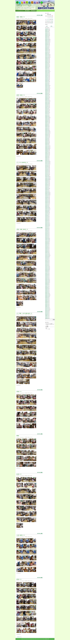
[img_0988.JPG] (33, 221)
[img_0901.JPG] (19, 349)
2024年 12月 (47, 54)
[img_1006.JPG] (33, 131)
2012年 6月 (46, 246)
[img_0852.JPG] (26, 454)
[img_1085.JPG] (26, 76)
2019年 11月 (47, 131)
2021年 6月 (46, 108)
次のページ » (19, 636)
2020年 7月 (46, 122)
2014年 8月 (46, 212)
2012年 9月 (46, 242)
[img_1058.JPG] (33, 24)
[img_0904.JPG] (19, 355)
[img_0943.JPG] (33, 271)
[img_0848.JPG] (33, 448)
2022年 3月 (46, 97)
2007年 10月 (47, 310)
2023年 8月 (46, 75)
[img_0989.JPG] (19, 102)
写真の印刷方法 (27, 10)
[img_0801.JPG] (19, 560)
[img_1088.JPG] (26, 81)
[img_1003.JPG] (33, 125)
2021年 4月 (46, 111)
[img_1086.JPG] (33, 76)
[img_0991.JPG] (33, 102)
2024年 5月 (46, 63)
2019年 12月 (47, 130)
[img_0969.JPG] (19, 187)
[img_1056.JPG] (19, 24)
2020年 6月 (46, 124)
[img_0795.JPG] (19, 548)
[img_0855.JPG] (33, 460)
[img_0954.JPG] (26, 294)
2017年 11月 (47, 162)
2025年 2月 (46, 52)
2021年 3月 (46, 112)
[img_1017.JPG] (26, 154)
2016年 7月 (46, 183)
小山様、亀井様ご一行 (20, 535)
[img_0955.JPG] (33, 294)
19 (52, 21)
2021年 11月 (47, 102)
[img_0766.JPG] (26, 598)
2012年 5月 (46, 247)
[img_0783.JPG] (26, 621)
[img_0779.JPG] (19, 615)
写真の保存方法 (33, 10)
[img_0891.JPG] (33, 326)
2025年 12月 (47, 39)
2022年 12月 (47, 85)
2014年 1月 (46, 221)
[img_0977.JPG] (33, 198)
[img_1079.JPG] (26, 64)
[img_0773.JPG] (33, 609)
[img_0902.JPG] (26, 349)
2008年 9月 (46, 297)
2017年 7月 (46, 167)
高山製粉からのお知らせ (49, 324)
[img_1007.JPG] (19, 137)
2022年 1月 (46, 99)
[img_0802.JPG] (26, 560)
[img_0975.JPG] (19, 198)
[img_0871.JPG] (33, 404)
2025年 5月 (46, 48)
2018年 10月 (47, 148)
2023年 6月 (46, 77)
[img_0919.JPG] (19, 383)
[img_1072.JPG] (19, 53)
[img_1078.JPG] (19, 64)
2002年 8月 (46, 314)
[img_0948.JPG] (26, 282)
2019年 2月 (46, 143)
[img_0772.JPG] (26, 609)
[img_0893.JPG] (26, 332)
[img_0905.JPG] (26, 355)
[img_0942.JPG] (26, 271)
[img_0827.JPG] (33, 498)
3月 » (51, 26)
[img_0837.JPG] (19, 443)
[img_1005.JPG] (26, 131)
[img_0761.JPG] (33, 586)
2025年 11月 (47, 40)
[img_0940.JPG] (33, 265)
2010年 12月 (47, 266)
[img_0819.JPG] (19, 487)
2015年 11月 (47, 193)
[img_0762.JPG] (19, 592)
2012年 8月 (46, 243)
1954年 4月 (46, 318)
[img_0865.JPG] (33, 399)
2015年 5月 (46, 201)
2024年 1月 (46, 68)
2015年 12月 (47, 192)
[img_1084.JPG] (19, 76)
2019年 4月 (46, 140)
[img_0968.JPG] (33, 181)
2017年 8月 (46, 166)
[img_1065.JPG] (19, 41)
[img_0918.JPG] (33, 378)
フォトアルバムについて (19, 10)
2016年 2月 (46, 189)
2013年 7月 (46, 229)
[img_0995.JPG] (19, 114)
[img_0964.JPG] (26, 175)
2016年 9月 (46, 180)
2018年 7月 (46, 152)
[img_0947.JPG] (19, 282)
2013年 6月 (46, 230)
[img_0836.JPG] (19, 527)
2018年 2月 (46, 158)
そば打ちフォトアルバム (24, 5)
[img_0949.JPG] (33, 282)
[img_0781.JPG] (33, 615)
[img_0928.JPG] (19, 248)
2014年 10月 (47, 210)
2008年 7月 (46, 300)
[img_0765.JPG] (19, 598)
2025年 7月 (46, 45)
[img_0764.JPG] (33, 592)
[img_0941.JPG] (19, 271)
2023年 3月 (46, 81)
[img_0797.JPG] (33, 548)
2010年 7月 (46, 273)
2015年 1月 (46, 206)
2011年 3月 (46, 264)
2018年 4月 (46, 156)
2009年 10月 (47, 282)
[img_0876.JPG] (19, 416)
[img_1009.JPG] (33, 137)
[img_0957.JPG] (26, 299)
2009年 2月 (46, 291)
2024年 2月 (46, 67)
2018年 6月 (46, 153)
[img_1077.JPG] (33, 58)
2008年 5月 (46, 302)
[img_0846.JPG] (26, 448)
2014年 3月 (46, 219)
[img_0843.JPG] (19, 448)
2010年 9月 (46, 270)
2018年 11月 (47, 147)
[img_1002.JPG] (26, 125)
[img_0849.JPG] (19, 454)
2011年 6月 (46, 261)
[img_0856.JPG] (26, 460)
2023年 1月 (46, 84)
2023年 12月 (47, 70)
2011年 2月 (46, 265)
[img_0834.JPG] (26, 521)
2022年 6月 (46, 93)
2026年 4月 (46, 34)
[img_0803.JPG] (33, 560)
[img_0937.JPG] (19, 265)
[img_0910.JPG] (19, 366)
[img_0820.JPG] (26, 487)
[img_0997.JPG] (33, 114)
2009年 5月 (46, 288)
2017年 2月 (46, 174)
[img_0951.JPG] (26, 288)
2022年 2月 (46, 98)
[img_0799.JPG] (26, 554)
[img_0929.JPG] (26, 248)
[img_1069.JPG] (19, 47)
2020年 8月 (46, 121)
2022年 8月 (46, 90)
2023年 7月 (46, 76)
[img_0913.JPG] (26, 372)
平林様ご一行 (18, 391)
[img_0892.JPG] (19, 332)
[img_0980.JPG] (33, 204)
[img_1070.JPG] (26, 47)
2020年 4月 (46, 125)
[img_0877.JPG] (26, 416)
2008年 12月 (47, 293)
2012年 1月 (46, 252)
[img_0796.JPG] (26, 548)
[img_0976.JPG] (26, 198)
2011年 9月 (46, 257)
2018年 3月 (46, 157)
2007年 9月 (46, 311)
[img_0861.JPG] (33, 466)
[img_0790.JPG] (26, 632)
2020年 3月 (46, 126)
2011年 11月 (47, 255)
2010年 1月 (46, 278)
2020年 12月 (47, 116)
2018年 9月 (46, 149)
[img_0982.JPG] (26, 210)
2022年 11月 (47, 86)
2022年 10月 (47, 88)
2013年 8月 (46, 228)
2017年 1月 (46, 175)
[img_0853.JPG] (33, 454)
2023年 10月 (47, 72)
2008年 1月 (46, 306)
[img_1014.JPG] (26, 148)
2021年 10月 (47, 103)
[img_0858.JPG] (19, 466)
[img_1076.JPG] (26, 58)
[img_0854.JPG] (19, 460)
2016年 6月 (46, 184)
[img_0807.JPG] (19, 571)
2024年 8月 (46, 59)
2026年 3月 (46, 35)
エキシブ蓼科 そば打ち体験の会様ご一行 (24, 313)
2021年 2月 (46, 113)
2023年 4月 (46, 80)
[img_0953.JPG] (19, 294)
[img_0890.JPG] (26, 326)
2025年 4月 (46, 49)
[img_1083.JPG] (33, 70)
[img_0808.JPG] (26, 571)
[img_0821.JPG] (33, 487)
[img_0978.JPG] (19, 204)
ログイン (47, 327)
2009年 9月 (46, 283)
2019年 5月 (46, 139)
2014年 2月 (46, 220)
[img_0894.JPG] (33, 332)
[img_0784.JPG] (33, 621)
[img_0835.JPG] (33, 521)
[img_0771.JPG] (19, 609)
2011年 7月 (46, 260)
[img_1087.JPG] (19, 81)
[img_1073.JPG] (26, 53)
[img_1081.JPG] (19, 70)
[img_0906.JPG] (33, 355)
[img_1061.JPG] (33, 30)
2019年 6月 (46, 138)
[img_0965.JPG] (33, 175)
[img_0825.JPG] (19, 498)
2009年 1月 (46, 292)
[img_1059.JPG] (26, 30)
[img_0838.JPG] (26, 443)
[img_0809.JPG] (33, 571)
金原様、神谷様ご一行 (20, 95)
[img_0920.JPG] (26, 383)
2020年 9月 (46, 120)
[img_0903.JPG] (33, 349)
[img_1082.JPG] (26, 70)
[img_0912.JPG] (19, 372)
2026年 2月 (46, 36)
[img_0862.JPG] (19, 399)
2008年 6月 (46, 301)
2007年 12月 (47, 307)
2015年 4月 (46, 202)
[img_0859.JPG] (26, 466)
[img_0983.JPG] (33, 210)
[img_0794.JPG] (33, 542)
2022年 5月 (46, 94)
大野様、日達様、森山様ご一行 (22, 229)
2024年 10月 (47, 57)
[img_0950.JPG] (19, 288)
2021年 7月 (46, 107)
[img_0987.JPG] (26, 221)
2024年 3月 (46, 66)
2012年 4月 (46, 248)
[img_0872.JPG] (19, 410)
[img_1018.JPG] (33, 154)
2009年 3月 (46, 289)
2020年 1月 (46, 129)
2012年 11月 (47, 239)
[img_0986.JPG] (33, 215)
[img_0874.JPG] (33, 410)
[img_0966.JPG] (19, 181)
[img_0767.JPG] (33, 598)
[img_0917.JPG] (26, 378)
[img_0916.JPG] (19, 378)
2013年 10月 (47, 225)
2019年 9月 (46, 134)
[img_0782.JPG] (19, 621)
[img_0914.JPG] (33, 372)
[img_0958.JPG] (33, 299)
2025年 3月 (46, 50)
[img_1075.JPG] (19, 58)
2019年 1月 (46, 144)
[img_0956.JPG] (19, 299)
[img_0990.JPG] (26, 102)
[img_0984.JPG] (19, 215)
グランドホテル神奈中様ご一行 (22, 162)
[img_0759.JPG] (19, 586)
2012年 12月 (47, 238)
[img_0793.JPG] (26, 542)
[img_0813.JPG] (19, 481)
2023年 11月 (47, 71)
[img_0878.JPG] (33, 416)
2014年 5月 (46, 216)
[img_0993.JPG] (26, 108)
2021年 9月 (46, 104)
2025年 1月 (46, 53)
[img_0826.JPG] (26, 498)
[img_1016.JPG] (19, 154)
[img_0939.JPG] (26, 265)
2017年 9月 (46, 165)
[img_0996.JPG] (26, 114)
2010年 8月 (46, 271)
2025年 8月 (46, 44)
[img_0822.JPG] (19, 493)
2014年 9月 (46, 211)
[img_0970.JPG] (26, 187)
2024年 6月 (46, 62)
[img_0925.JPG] (26, 242)
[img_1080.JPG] (33, 64)
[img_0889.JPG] (19, 326)
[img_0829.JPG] (26, 504)
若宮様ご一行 (18, 579)
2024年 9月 (46, 58)
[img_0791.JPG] (33, 632)
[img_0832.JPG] (26, 510)
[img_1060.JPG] (19, 30)
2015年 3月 (46, 203)
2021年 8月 (46, 106)
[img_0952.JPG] (33, 288)
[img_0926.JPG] (33, 242)
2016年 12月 (47, 176)
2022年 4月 (46, 95)
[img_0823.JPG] (26, 493)
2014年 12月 (47, 207)
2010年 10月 (47, 269)
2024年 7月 (46, 61)
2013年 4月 (46, 233)
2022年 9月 (46, 89)
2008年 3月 (46, 305)
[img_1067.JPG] (26, 41)
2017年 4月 (46, 171)
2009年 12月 (47, 279)
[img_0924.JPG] (19, 242)
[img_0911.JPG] (26, 366)
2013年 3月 (46, 234)
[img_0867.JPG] (19, 404)
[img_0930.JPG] (33, 248)
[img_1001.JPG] (19, 125)
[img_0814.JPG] (26, 481)
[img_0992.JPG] (19, 108)
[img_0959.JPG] (19, 305)
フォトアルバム (22, 18)
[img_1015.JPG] (33, 148)
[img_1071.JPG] (33, 47)
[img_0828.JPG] (19, 504)
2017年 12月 (47, 161)
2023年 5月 (46, 79)
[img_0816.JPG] (33, 481)
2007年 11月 (47, 309)
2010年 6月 (46, 274)
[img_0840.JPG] (33, 443)
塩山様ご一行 (18, 474)
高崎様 (17, 435)
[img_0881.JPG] (33, 422)
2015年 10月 (47, 194)
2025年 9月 (46, 43)
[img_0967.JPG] (26, 181)
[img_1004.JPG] (19, 131)
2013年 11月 (47, 224)
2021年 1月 (46, 115)
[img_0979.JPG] (26, 204)
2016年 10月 (47, 179)
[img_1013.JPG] (19, 148)
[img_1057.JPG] (26, 24)
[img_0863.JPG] (26, 399)
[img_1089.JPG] (33, 81)
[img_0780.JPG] (26, 615)
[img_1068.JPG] (33, 41)
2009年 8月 (46, 284)
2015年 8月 (46, 197)
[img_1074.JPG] (33, 53)
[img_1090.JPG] (19, 87)
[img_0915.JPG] (33, 366)
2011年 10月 (47, 256)
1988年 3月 (46, 315)
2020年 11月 (47, 117)
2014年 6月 (46, 215)
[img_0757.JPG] (26, 586)
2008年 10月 (47, 296)
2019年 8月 (46, 135)
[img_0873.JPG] (26, 410)
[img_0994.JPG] (33, 108)
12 (52, 19)
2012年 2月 (46, 251)
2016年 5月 (46, 185)
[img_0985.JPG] (26, 215)
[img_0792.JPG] (19, 542)
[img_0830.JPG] (33, 504)
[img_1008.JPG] (26, 137)
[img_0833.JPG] (33, 510)
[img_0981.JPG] (19, 210)
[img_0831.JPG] (19, 510)
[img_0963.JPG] (19, 175)
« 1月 (47, 26)
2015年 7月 (46, 198)
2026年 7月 (46, 30)
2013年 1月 (46, 237)
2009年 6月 (46, 287)
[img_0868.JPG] (26, 404)
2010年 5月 (46, 275)
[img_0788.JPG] (19, 632)
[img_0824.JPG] (33, 493)
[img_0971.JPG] (33, 187)
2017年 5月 (46, 170)
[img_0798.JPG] (19, 554)
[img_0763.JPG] (26, 592)
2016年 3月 (46, 188)
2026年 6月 (46, 31)
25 (51, 22)
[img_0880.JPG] (26, 422)
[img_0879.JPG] (19, 422)
